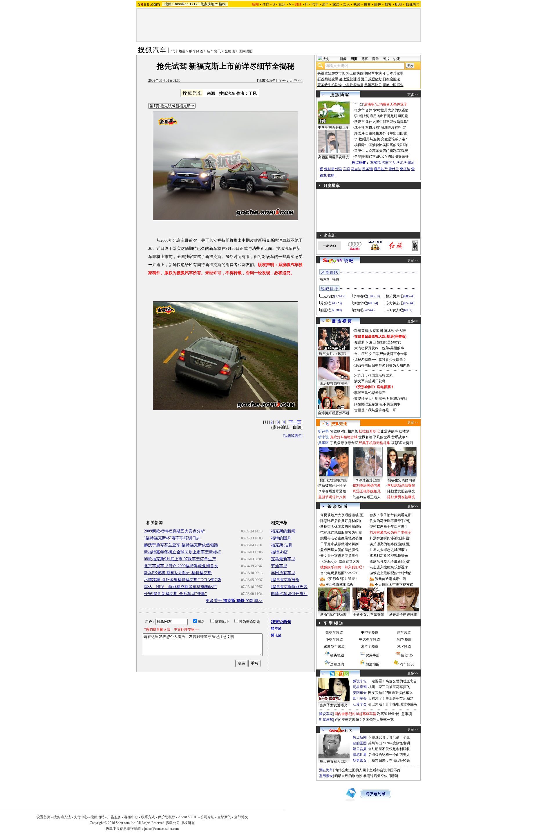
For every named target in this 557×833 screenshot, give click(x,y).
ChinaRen (180, 4)
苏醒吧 (325, 303)
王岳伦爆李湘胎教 (339, 585)
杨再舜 (359, 145)
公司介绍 (207, 817)
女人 (346, 4)
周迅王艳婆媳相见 (367, 491)
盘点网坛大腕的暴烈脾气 (339, 550)
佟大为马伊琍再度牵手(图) (390, 521)
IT (306, 4)
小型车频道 (334, 639)
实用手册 (372, 655)
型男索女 (360, 761)
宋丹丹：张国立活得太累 (373, 375)
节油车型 (279, 566)
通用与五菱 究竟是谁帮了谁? (385, 139)
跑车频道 (404, 632)
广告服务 (114, 817)
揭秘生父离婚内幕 (401, 480)
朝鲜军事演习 (374, 73)
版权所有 (188, 823)
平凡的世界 (381, 437)
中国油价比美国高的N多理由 (387, 145)
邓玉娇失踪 (355, 73)
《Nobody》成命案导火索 (339, 561)
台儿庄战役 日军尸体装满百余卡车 (380, 354)
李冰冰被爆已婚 (367, 480)
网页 (353, 59)
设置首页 (43, 817)
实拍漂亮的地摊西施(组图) (390, 544)
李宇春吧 (360, 296)
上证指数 (327, 296)
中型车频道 (369, 632)
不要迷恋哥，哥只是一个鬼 (389, 737)
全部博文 (241, 817)
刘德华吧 (360, 303)
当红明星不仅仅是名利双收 (389, 749)
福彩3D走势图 (402, 443)
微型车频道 (334, 632)
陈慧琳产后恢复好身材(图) (340, 521)
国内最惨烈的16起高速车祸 (355, 714)
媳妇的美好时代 (389, 342)
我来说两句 (267, 81)
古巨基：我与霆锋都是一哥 (375, 410)
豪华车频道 (369, 646)
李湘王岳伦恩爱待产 (370, 393)
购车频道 (196, 51)
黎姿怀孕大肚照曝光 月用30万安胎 (380, 399)
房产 (325, 4)
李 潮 (358, 116)
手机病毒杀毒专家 (344, 443)
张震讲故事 (389, 431)
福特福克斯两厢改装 (289, 587)
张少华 (359, 110)
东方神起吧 (394, 303)
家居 (335, 4)
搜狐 (167, 4)
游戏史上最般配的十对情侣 (390, 573)
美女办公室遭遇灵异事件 (339, 556)
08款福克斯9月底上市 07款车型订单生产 (180, 559)
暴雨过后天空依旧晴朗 (380, 776)
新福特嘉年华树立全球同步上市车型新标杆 (182, 552)
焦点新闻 (360, 737)
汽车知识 (407, 664)
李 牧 (358, 139)
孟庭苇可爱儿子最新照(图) (390, 561)
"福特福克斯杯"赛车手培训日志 (172, 538)
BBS (398, 4)
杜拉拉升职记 (369, 431)
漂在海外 (326, 770)
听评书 (323, 431)
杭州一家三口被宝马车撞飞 (389, 687)
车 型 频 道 (333, 623)
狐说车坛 (360, 681)
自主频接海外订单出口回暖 (386, 133)
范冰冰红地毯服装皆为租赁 (341, 532)
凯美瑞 (367, 169)
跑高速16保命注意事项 (394, 714)
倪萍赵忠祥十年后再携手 (389, 527)
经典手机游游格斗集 (374, 443)
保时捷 (329, 169)
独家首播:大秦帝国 (368, 331)
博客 (388, 4)
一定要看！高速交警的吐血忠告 (392, 681)
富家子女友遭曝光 (334, 705)
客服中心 (131, 817)
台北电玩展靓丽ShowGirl (339, 573)
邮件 (377, 4)
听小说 (323, 437)
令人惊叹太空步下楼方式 (394, 585)
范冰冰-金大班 (395, 331)
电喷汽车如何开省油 (289, 594)
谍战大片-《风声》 (333, 354)
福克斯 (324, 279)
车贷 (346, 169)
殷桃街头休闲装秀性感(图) (340, 527)
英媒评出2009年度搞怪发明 (389, 743)
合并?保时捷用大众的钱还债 (386, 110)
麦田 (372, 342)
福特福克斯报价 (285, 580)
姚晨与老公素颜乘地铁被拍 (341, 538)
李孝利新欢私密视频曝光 (389, 556)
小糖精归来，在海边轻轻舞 (389, 761)
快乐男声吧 (394, 296)
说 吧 (348, 261)
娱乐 (281, 4)
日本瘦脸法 (391, 79)
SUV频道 (404, 646)
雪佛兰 (393, 169)
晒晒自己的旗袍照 (348, 776)
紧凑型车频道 (334, 646)
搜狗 (222, 4)
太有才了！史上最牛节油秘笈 (390, 698)
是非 (357, 156)
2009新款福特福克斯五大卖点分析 (174, 531)
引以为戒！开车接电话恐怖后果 (392, 704)
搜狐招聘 (97, 817)
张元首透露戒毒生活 (390, 579)
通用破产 (381, 169)
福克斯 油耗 (281, 545)
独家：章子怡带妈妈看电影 (390, 515)
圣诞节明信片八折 (332, 497)
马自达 (356, 169)
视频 (356, 4)
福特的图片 (281, 538)
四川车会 (360, 698)
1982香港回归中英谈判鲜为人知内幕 (382, 365)
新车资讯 (214, 51)
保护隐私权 (166, 817)
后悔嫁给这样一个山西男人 (389, 755)
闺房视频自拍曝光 (334, 383)
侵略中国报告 (393, 85)
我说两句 (412, 4)
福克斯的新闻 (283, 531)
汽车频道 (178, 51)
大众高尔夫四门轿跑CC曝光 (386, 151)
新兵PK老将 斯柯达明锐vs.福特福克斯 (178, 573)
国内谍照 (246, 51)
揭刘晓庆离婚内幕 (367, 485)
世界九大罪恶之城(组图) (388, 550)
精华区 (276, 628)
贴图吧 (325, 310)
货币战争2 (399, 437)
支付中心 (81, 817)
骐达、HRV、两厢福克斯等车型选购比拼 (180, 587)
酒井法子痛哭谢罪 (403, 614)
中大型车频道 (369, 639)
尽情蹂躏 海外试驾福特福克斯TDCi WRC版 (182, 580)
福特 (335, 279)
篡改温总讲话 (349, 79)
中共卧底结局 (353, 85)
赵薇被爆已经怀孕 (332, 485)
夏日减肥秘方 (371, 79)
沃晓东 (359, 122)
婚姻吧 (358, 310)
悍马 (338, 169)
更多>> (412, 95)
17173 (194, 4)
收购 (331, 175)
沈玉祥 (359, 128)
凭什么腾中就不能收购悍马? (386, 122)
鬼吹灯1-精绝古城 (343, 437)
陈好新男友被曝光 (401, 497)
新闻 (343, 59)
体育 (265, 4)
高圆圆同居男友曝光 (333, 157)
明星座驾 (360, 687)
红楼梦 (404, 431)
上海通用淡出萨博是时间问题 (385, 116)
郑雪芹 (359, 133)
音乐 (375, 59)
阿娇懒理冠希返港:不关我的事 (377, 404)
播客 (367, 4)
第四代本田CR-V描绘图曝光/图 (385, 156)
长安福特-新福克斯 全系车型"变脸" (175, 594)
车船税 (375, 163)
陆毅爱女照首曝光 (401, 491)
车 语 (358, 104)
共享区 (323, 443)
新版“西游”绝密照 (334, 614)
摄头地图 (337, 655)
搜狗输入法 (62, 817)
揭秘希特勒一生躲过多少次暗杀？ (380, 360)
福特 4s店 (279, 552)
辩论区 (276, 635)
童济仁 (359, 151)
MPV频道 (404, 639)
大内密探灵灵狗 (366, 348)
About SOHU (188, 817)
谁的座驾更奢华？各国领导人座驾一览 (364, 720)
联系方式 (148, 817)
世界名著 (365, 437)
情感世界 (360, 755)
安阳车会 (360, 693)
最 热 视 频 (342, 321)
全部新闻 (224, 817)
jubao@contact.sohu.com (161, 829)
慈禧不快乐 (373, 85)
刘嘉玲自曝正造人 (367, 497)
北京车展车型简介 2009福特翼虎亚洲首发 (181, 566)
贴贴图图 (360, 743)
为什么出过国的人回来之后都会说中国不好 (367, 770)
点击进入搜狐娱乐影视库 (389, 567)
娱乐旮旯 (360, 749)
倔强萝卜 (361, 342)
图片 (386, 59)
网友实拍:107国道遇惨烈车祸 (390, 693)
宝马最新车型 (283, 559)
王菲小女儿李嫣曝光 (368, 614)
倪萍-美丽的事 (393, 348)
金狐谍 (230, 51)
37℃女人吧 (394, 310)
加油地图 (372, 664)
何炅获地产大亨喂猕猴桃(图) (342, 515)
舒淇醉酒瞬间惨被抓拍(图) (390, 538)
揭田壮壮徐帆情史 (334, 480)
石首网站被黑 (327, 79)
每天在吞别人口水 (334, 761)
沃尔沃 (401, 163)
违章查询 (337, 664)
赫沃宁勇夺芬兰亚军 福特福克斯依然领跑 (181, 545)
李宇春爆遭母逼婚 (332, 491)
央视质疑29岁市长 (331, 73)
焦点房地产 (209, 4)
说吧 (396, 59)
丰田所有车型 (283, 573)
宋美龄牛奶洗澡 (329, 85)
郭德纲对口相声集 (344, 431)
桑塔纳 (405, 169)
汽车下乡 (388, 163)
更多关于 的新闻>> (234, 601)
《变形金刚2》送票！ (342, 579)
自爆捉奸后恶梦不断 (333, 413)
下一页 (295, 422)
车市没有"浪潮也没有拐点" (385, 128)
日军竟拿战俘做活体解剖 (339, 544)
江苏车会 (360, 704)
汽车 (315, 4)
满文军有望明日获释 (370, 381)
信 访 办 (407, 655)
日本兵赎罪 (395, 73)
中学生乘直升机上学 (333, 128)
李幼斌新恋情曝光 (401, 485)
